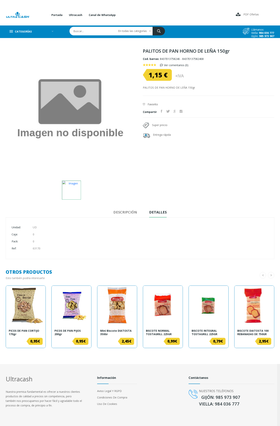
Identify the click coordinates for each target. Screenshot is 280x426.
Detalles (158, 212)
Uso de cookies (107, 404)
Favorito (152, 104)
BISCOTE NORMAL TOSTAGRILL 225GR (159, 332)
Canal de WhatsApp (102, 15)
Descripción (125, 212)
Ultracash (75, 15)
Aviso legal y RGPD (109, 391)
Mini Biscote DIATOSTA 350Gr (116, 332)
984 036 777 (266, 33)
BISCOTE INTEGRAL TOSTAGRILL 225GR (204, 332)
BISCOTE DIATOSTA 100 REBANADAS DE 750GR (253, 332)
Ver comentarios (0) (176, 65)
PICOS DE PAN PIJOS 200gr (67, 332)
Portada (56, 15)
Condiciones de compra (112, 397)
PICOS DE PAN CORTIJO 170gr (24, 332)
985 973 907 (266, 36)
